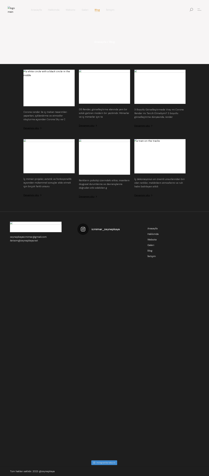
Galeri (150, 245)
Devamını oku (31, 128)
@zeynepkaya (47, 471)
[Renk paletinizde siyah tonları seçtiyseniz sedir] (97, 297)
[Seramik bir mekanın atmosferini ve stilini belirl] (83, 299)
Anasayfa (152, 228)
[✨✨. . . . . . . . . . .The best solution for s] (124, 290)
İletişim (151, 256)
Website (152, 239)
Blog (149, 250)
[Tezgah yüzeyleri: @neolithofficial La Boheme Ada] (110, 286)
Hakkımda (153, 234)
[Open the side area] (199, 9)
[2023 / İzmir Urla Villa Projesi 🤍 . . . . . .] (83, 410)
